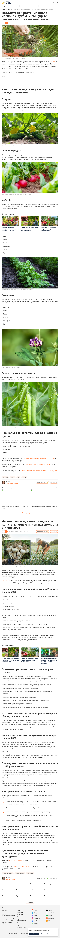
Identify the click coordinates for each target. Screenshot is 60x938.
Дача (9, 9)
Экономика (23, 6)
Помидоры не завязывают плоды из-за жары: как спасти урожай (49, 229)
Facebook (36, 921)
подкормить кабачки (16, 860)
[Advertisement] (28, 80)
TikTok (50, 910)
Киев (3, 890)
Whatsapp (37, 923)
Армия (17, 6)
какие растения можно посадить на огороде (39, 458)
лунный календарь (7, 873)
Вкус (31, 884)
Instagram (37, 918)
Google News (52, 913)
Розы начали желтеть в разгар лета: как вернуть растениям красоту (9, 229)
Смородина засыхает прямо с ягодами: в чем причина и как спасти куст (30, 229)
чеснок (24, 477)
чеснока (52, 62)
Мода (45, 890)
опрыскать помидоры (22, 867)
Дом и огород (48, 884)
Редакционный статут (8, 918)
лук (18, 477)
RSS (49, 921)
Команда (19, 923)
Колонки (35, 6)
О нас (18, 910)
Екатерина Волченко (12, 483)
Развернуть (30, 902)
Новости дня (6, 896)
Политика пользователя (6, 911)
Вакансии (20, 912)
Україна (5, 6)
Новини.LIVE (6, 581)
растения (5, 477)
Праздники (47, 896)
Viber (35, 915)
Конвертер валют (22, 927)
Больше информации (47, 934)
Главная (3, 9)
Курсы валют (20, 925)
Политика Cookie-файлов (7, 923)
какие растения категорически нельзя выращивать (39, 471)
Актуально (19, 884)
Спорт (29, 6)
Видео (42, 6)
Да (34, 934)
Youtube (36, 910)
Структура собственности (21, 919)
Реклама (19, 917)
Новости (11, 6)
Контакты (20, 914)
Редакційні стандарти (8, 920)
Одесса (18, 896)
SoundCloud (51, 918)
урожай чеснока (20, 873)
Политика (33, 896)
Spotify (50, 915)
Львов (18, 890)
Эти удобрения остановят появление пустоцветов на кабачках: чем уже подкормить (49, 661)
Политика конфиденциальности (8, 914)
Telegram (36, 913)
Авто (3, 884)
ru (53, 2)
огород (12, 477)
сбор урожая (30, 873)
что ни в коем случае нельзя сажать (38, 465)
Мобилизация (34, 890)
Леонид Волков (10, 879)
